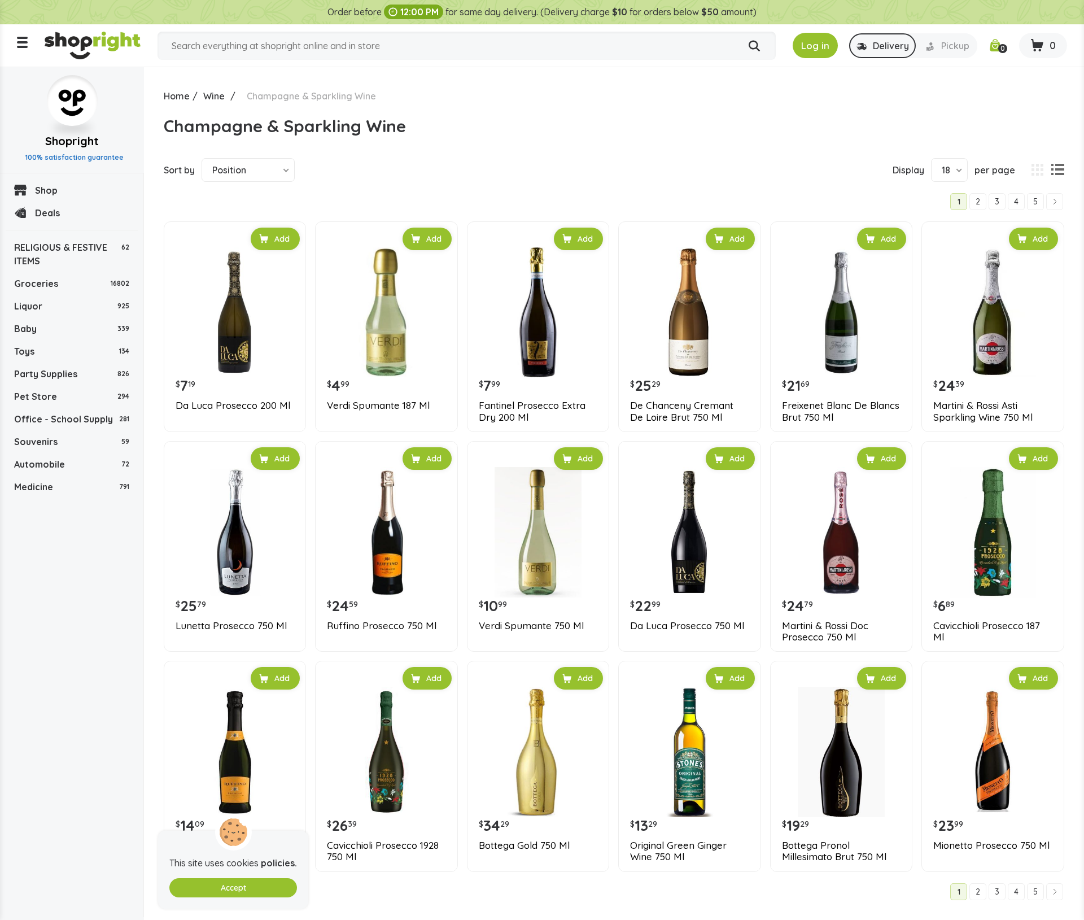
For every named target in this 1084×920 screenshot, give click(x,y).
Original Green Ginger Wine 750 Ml (678, 851)
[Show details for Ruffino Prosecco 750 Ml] (386, 532)
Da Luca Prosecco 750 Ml (687, 625)
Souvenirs (71, 441)
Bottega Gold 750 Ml (524, 845)
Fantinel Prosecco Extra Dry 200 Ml (532, 411)
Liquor (71, 306)
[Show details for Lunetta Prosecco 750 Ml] (235, 532)
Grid (1037, 170)
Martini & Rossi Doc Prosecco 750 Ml (825, 631)
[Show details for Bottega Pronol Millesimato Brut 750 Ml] (841, 752)
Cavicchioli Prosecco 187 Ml (986, 631)
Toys (71, 351)
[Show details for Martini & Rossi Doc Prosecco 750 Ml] (841, 532)
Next (1054, 201)
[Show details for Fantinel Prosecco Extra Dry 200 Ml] (538, 312)
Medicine (71, 486)
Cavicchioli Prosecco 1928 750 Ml (383, 851)
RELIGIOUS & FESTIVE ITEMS (71, 254)
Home (177, 96)
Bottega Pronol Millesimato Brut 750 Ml (834, 851)
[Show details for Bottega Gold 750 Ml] (538, 752)
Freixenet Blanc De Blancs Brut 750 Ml (840, 411)
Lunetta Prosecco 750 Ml (231, 625)
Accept (233, 888)
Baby (71, 328)
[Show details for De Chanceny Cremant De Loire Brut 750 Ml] (689, 312)
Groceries (71, 283)
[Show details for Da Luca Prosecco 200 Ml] (235, 312)
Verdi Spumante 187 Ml (378, 405)
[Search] (754, 46)
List (1057, 170)
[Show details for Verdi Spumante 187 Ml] (386, 312)
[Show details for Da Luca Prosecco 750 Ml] (689, 532)
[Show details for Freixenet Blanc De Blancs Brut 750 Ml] (841, 312)
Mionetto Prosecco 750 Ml (991, 845)
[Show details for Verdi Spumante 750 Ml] (538, 532)
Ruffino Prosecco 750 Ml (381, 625)
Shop (46, 190)
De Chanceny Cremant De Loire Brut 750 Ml (681, 411)
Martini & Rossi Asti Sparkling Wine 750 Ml (983, 411)
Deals (47, 213)
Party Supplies (71, 374)
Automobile (71, 464)
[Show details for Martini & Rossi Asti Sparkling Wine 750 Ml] (992, 312)
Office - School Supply (71, 419)
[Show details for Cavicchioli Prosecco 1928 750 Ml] (386, 752)
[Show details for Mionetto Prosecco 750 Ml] (992, 752)
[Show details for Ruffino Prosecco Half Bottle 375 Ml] (235, 752)
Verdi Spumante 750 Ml (531, 625)
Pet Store (71, 396)
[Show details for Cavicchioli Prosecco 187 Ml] (992, 532)
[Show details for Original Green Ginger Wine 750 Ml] (689, 752)
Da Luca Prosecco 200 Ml (233, 405)
